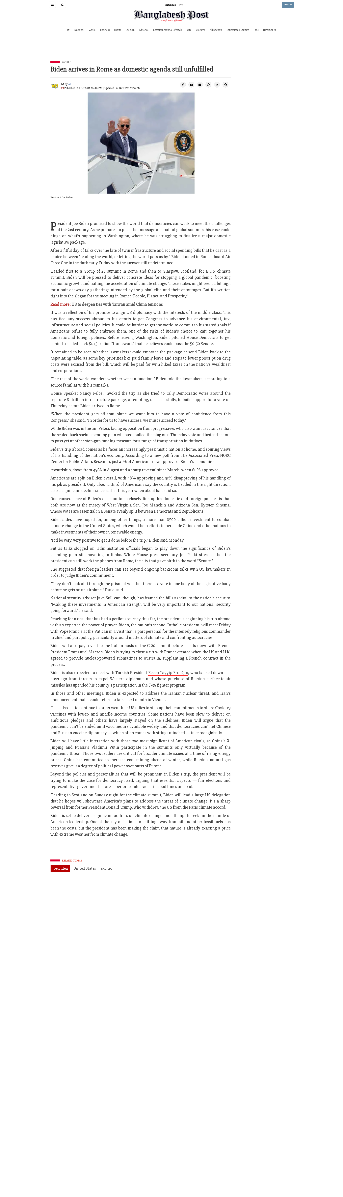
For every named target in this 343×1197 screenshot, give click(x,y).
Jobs (256, 30)
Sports (117, 30)
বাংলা (180, 5)
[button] (52, 5)
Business (105, 30)
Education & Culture (237, 30)
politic (106, 868)
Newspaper (269, 30)
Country (200, 30)
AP (69, 84)
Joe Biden (60, 868)
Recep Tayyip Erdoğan (168, 672)
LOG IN (288, 5)
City (189, 30)
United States (84, 868)
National (79, 30)
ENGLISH (170, 5)
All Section (216, 30)
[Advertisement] (171, 50)
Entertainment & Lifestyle (167, 30)
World (92, 30)
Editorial (143, 30)
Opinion (130, 30)
